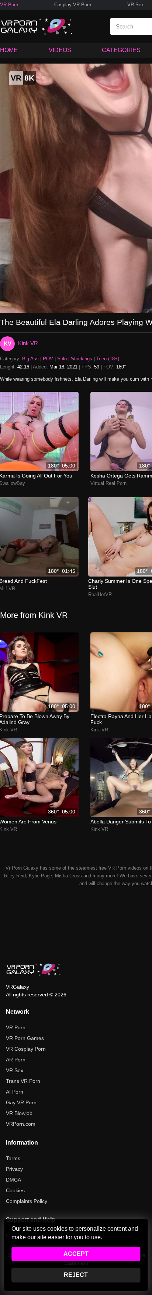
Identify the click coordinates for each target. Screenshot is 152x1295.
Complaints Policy (26, 1201)
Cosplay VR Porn (72, 4)
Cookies (15, 1190)
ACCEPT (76, 1254)
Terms (13, 1158)
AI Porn (14, 1092)
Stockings (81, 358)
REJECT (76, 1275)
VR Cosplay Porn (26, 1049)
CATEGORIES (121, 50)
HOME (9, 50)
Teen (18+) (107, 358)
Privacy (14, 1169)
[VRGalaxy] (33, 969)
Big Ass (30, 358)
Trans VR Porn (23, 1081)
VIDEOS (60, 50)
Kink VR (28, 343)
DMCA (13, 1180)
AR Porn (15, 1060)
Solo (62, 358)
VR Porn (9, 4)
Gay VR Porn (21, 1102)
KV (7, 343)
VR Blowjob (19, 1113)
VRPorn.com (20, 1124)
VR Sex (135, 4)
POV (48, 358)
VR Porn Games (25, 1038)
